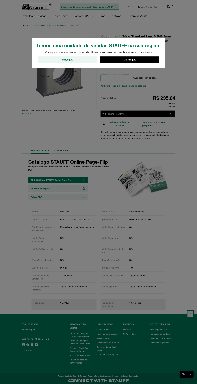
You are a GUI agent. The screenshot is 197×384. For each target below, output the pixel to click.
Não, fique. (67, 59)
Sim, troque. (130, 59)
